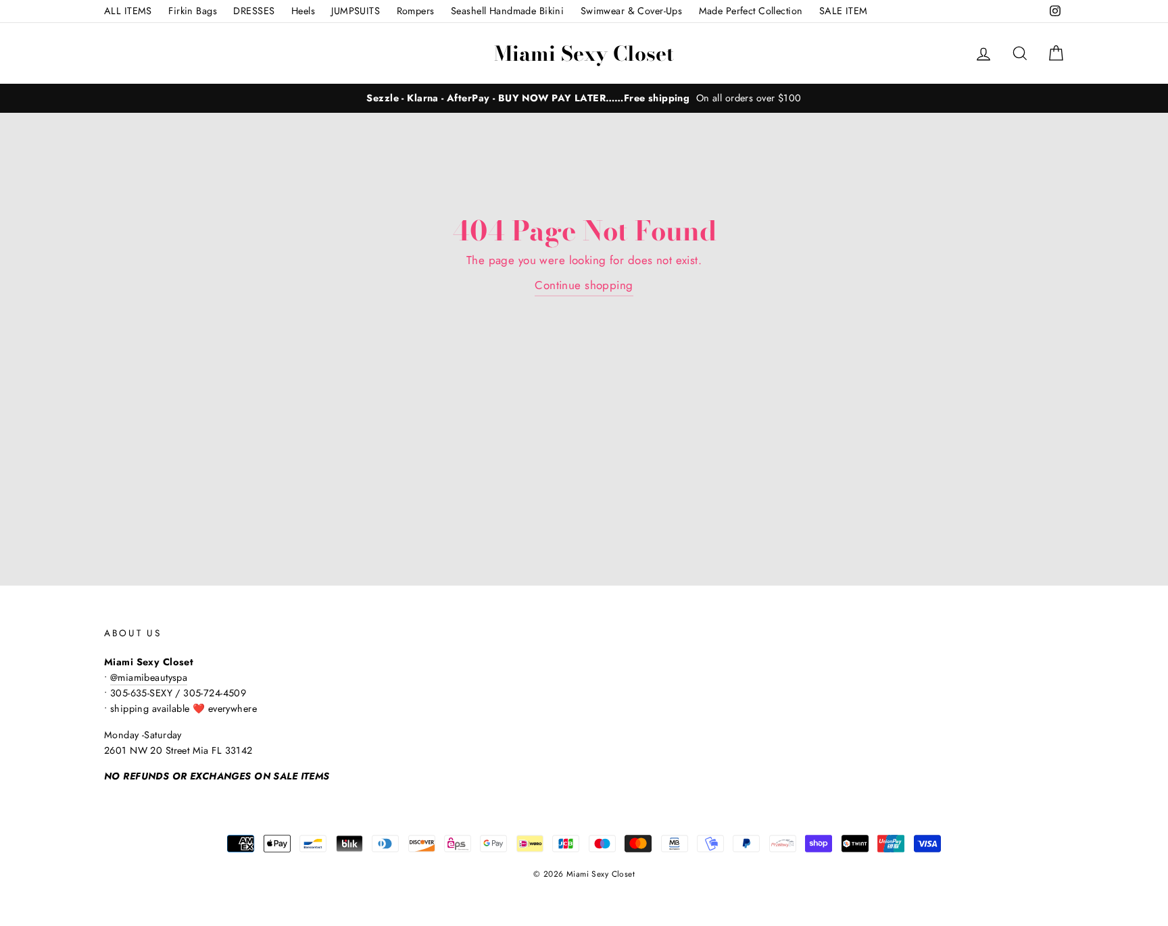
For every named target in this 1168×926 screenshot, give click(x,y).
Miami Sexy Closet (584, 53)
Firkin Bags (192, 11)
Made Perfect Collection (751, 11)
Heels (303, 11)
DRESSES (253, 11)
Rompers (416, 11)
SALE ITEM (843, 11)
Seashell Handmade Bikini (507, 11)
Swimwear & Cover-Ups (632, 11)
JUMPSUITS (355, 11)
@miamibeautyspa (148, 677)
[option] (584, 98)
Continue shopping (584, 285)
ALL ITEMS (128, 11)
